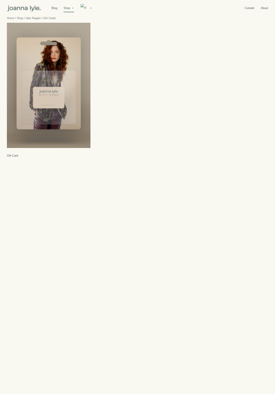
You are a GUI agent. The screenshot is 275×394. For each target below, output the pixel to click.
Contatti (249, 8)
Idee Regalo (33, 18)
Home (10, 18)
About (264, 8)
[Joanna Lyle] (24, 8)
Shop (67, 8)
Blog (54, 8)
